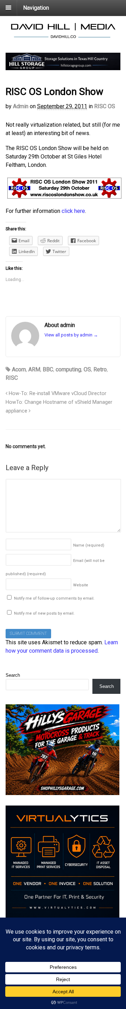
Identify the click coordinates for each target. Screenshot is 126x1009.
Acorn (19, 369)
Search (13, 675)
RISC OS (104, 106)
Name (88, 545)
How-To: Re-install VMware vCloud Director (56, 393)
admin (20, 106)
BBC (48, 369)
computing (68, 369)
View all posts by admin (71, 334)
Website (80, 585)
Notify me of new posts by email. (44, 613)
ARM (34, 369)
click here (73, 211)
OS (87, 369)
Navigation (36, 8)
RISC (12, 377)
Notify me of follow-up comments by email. (54, 598)
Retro (100, 369)
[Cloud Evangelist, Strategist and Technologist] (63, 37)
